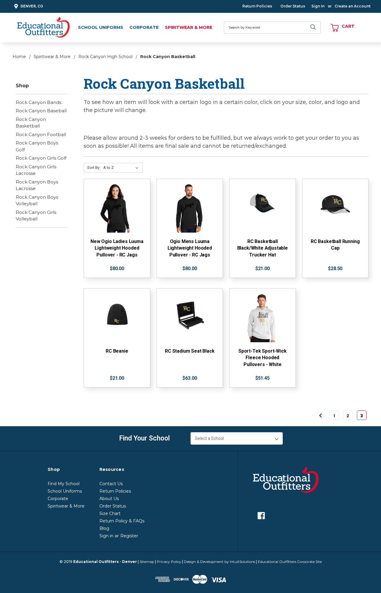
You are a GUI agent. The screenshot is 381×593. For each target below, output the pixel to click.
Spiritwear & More (188, 27)
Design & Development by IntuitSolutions (219, 561)
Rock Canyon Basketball (31, 122)
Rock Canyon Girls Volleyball (36, 215)
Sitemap (147, 561)
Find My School (63, 483)
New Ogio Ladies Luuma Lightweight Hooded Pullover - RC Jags (116, 248)
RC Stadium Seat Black (190, 351)
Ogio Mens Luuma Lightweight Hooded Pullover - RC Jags (190, 248)
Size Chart (110, 513)
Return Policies (257, 6)
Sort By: (93, 167)
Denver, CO (32, 6)
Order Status (292, 6)
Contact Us (111, 483)
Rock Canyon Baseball (41, 110)
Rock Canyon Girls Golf (41, 158)
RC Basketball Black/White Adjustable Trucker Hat (262, 248)
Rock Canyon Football (41, 134)
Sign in (106, 535)
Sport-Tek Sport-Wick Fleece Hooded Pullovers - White (262, 357)
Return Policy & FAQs (121, 521)
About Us (109, 498)
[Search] (313, 27)
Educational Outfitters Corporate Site (290, 561)
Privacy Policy (169, 561)
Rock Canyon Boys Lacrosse (37, 185)
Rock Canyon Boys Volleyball (37, 200)
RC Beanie (117, 351)
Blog (104, 528)
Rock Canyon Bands (38, 102)
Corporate (144, 27)
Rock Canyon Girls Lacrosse (36, 170)
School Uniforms (100, 27)
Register (129, 535)
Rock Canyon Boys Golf (37, 146)
